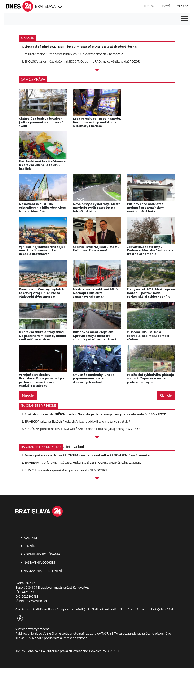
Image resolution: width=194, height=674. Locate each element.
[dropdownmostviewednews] (97, 438)
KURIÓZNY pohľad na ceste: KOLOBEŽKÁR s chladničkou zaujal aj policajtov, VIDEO (82, 429)
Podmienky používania (41, 554)
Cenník (29, 546)
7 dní (66, 447)
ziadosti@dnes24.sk (160, 609)
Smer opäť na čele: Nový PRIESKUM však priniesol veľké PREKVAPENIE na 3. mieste (87, 455)
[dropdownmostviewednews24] (97, 479)
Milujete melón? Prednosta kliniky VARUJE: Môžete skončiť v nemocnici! (74, 54)
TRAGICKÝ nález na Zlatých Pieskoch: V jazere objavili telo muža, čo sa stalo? (77, 421)
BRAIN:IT (113, 651)
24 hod (79, 447)
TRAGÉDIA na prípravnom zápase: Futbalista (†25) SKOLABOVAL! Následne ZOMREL (83, 462)
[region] (59, 7)
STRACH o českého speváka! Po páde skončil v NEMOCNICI (66, 470)
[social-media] (19, 618)
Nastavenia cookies (39, 562)
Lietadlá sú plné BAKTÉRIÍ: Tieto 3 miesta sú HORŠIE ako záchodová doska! (81, 46)
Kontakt (30, 537)
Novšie (28, 395)
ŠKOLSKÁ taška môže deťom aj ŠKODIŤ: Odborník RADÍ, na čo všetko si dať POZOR (82, 61)
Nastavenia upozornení (42, 571)
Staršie (166, 395)
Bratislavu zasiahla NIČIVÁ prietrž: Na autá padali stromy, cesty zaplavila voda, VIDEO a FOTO (95, 414)
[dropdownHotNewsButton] (97, 71)
